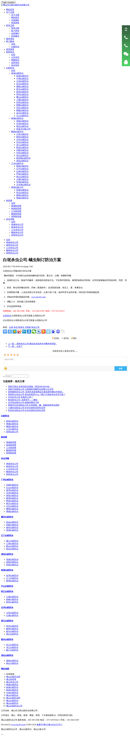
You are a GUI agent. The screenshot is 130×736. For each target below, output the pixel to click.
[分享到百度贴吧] (39, 331)
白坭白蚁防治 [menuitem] (22, 171)
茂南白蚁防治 (12, 661)
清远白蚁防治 (7, 554)
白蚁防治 (15, 47)
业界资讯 (15, 63)
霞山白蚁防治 (12, 634)
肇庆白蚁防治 (7, 517)
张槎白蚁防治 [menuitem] (22, 121)
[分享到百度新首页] (53, 331)
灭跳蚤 (28, 327)
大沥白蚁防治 (12, 693)
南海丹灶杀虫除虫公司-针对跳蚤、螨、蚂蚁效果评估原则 (33, 405)
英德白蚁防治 (12, 565)
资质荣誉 (15, 23)
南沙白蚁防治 (12, 503)
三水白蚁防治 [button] (17, 163)
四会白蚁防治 (12, 522)
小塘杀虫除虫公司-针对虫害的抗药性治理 (26, 408)
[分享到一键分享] (10, 331)
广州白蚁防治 (7, 480)
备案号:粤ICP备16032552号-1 (49, 724)
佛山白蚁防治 (12, 695)
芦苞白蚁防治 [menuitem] (22, 174)
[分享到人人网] (29, 331)
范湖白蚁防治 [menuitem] (22, 182)
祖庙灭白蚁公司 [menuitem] (23, 129)
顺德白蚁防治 (12, 426)
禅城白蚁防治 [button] (17, 118)
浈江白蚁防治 (12, 647)
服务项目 (10, 39)
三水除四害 (16, 211)
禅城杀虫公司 (17, 224)
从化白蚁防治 (12, 506)
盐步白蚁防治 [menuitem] (22, 84)
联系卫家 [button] (10, 25)
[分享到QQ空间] (15, 331)
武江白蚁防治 (12, 645)
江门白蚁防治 (7, 535)
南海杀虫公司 (17, 227)
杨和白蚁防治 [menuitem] (22, 195)
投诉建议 (15, 36)
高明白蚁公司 (12, 432)
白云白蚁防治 (12, 487)
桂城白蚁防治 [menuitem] (22, 76)
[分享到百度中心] (58, 331)
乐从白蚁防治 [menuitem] (22, 142)
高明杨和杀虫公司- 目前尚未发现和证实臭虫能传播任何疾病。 (36, 392)
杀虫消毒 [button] (10, 219)
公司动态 (15, 57)
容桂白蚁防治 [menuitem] (22, 161)
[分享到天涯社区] (48, 331)
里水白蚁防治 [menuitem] (22, 89)
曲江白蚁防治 (12, 650)
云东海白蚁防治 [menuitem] (23, 185)
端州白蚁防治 (12, 527)
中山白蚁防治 (7, 586)
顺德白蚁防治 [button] (17, 131)
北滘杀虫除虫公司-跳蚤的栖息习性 (23, 402)
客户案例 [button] (10, 41)
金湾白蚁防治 (12, 575)
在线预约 (15, 33)
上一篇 (32, 344)
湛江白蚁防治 (7, 621)
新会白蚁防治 (12, 549)
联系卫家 (15, 28)
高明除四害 (16, 216)
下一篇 (15, 346)
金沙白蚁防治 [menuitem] (22, 113)
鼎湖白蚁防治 (12, 530)
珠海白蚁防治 (7, 570)
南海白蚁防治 (12, 421)
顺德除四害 (16, 214)
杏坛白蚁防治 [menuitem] (22, 155)
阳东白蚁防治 (12, 602)
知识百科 (15, 65)
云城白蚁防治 (12, 615)
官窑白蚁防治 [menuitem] (22, 102)
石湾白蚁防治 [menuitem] (22, 124)
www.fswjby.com (38, 297)
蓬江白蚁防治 (12, 541)
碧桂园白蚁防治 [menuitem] (23, 158)
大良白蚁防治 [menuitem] (22, 134)
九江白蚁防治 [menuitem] (22, 116)
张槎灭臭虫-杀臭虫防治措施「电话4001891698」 (29, 386)
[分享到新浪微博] (19, 331)
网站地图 (5, 669)
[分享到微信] (34, 331)
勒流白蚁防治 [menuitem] (22, 147)
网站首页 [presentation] (10, 9)
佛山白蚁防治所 (13, 677)
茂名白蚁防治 (7, 655)
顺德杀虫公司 (17, 232)
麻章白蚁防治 (12, 629)
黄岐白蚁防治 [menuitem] (22, 86)
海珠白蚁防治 (12, 495)
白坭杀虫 (7, 316)
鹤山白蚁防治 (12, 546)
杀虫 (16, 327)
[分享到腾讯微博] (24, 331)
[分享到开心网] (44, 331)
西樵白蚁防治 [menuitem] (22, 110)
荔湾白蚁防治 (12, 490)
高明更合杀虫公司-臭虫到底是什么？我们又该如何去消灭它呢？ (37, 394)
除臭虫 (21, 327)
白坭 (11, 327)
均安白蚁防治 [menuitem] (22, 153)
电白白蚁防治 (12, 663)
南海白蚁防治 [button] (17, 73)
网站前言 (15, 17)
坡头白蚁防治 (12, 631)
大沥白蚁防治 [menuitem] (22, 81)
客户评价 (15, 31)
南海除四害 (16, 208)
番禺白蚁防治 (12, 509)
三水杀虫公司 (17, 230)
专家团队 (15, 20)
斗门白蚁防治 (12, 578)
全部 (13, 44)
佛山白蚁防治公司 (14, 706)
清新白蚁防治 (12, 562)
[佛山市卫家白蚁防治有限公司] (65, 5)
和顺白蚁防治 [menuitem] (22, 105)
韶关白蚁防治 (7, 639)
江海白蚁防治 (12, 543)
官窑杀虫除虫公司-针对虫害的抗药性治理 (26, 410)
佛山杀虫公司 (12, 682)
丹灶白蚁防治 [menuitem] (22, 108)
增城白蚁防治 (12, 511)
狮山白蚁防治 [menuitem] (22, 97)
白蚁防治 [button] (10, 68)
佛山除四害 (11, 679)
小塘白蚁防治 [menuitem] (22, 100)
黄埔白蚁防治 (12, 498)
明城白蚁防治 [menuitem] (22, 198)
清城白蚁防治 (12, 559)
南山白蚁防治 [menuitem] (22, 177)
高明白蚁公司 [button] (17, 187)
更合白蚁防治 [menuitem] (22, 193)
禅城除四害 (16, 206)
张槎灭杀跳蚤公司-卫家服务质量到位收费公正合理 (30, 389)
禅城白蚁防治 (12, 424)
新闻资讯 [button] (10, 52)
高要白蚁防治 (12, 525)
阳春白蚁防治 (12, 599)
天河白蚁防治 (12, 493)
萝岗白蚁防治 (12, 501)
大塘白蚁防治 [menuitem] (22, 179)
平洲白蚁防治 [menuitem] (22, 78)
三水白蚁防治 (12, 429)
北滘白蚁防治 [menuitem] (22, 139)
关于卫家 (15, 15)
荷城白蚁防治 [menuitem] (22, 190)
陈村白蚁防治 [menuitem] (22, 137)
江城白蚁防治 (12, 597)
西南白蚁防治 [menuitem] (22, 166)
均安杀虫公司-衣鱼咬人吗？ (20, 397)
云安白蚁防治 (12, 613)
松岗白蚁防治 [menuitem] (22, 92)
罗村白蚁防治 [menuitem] (22, 94)
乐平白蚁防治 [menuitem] (22, 169)
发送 (121, 368)
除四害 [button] (9, 200)
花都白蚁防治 (12, 485)
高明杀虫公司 (17, 235)
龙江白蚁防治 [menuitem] (22, 145)
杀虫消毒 (5, 458)
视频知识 (15, 60)
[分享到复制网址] (63, 331)
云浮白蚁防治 (7, 607)
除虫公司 (35, 327)
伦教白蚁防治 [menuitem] (22, 150)
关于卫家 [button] (10, 12)
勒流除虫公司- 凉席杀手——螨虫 (23, 400)
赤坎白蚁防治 (12, 626)
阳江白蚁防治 (7, 591)
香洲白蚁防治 (12, 581)
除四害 (4, 437)
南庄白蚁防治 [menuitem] (22, 126)
